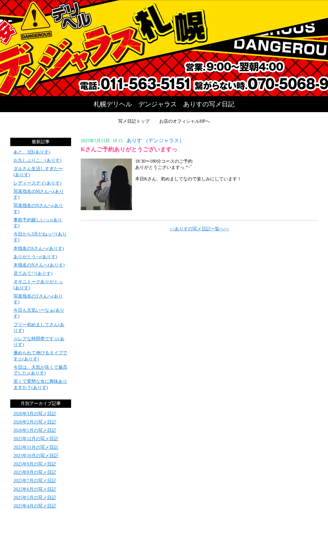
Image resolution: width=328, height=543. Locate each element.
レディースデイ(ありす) (37, 183)
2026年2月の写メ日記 (34, 422)
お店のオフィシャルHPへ (184, 121)
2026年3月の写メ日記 (34, 413)
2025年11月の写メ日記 (35, 447)
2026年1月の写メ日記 (34, 430)
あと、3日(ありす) (31, 152)
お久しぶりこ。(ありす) (37, 160)
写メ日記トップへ (164, 48)
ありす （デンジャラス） (155, 140)
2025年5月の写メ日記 (34, 497)
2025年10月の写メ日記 (35, 455)
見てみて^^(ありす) (33, 273)
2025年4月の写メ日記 (34, 506)
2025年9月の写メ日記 (34, 464)
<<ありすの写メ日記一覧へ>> (199, 228)
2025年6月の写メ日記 (34, 489)
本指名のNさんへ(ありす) (39, 265)
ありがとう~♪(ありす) (35, 256)
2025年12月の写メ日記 (35, 438)
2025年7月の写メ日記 (34, 480)
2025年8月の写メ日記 (34, 472)
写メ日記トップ (134, 121)
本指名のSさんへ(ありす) (38, 248)
